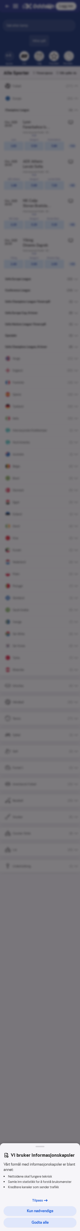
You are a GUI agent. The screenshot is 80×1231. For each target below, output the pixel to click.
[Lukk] (40, 1146)
